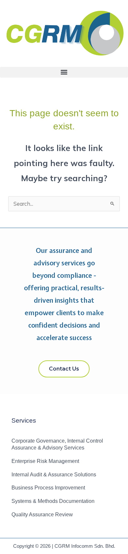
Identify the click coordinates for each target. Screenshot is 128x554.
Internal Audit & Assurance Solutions (53, 474)
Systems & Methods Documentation (53, 501)
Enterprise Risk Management (45, 461)
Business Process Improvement (48, 487)
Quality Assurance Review (42, 514)
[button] (64, 72)
